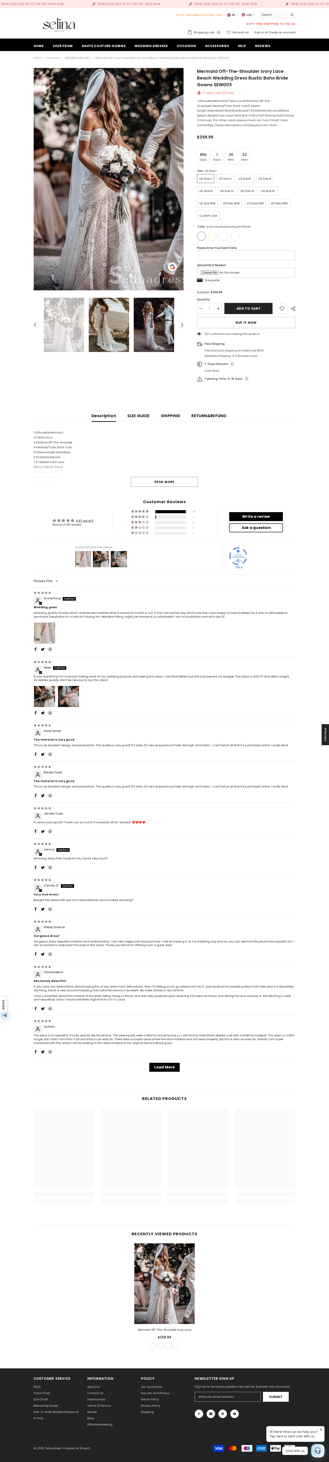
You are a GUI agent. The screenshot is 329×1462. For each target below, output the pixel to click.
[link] (64, 1194)
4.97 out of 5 (84, 521)
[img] (42, 593)
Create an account (281, 32)
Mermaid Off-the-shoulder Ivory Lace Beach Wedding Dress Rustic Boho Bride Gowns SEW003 (164, 1330)
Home (38, 58)
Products (53, 58)
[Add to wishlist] (282, 308)
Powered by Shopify (76, 1448)
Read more (164, 482)
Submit (275, 1397)
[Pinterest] (222, 1414)
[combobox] (274, 14)
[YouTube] (234, 1414)
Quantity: (204, 299)
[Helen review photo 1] (44, 696)
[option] (109, 179)
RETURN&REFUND (208, 415)
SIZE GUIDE (138, 415)
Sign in (259, 32)
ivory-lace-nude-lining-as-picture (153, 1346)
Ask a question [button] (256, 527)
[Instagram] (211, 1414)
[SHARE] (291, 308)
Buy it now (246, 322)
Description (104, 415)
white (168, 1346)
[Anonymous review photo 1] (44, 633)
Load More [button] (164, 1067)
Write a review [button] (256, 516)
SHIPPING (170, 415)
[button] (35, 324)
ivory (160, 1346)
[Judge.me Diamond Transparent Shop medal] (238, 556)
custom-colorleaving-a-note (176, 1346)
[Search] (277, 14)
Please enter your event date (217, 248)
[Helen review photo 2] (68, 696)
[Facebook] (199, 1414)
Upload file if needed (211, 265)
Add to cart (249, 308)
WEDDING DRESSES (77, 58)
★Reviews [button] (325, 735)
